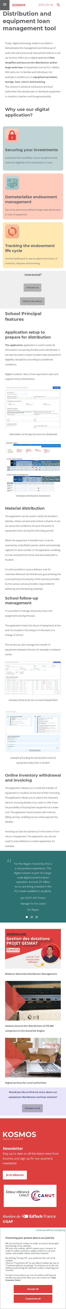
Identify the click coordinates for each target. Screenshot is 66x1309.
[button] (27, 917)
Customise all (33, 1298)
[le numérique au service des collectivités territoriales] (33, 1078)
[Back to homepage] (19, 5)
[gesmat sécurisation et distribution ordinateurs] (33, 1021)
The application (14, 345)
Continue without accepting (50, 1230)
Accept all (33, 1288)
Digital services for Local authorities (25, 1082)
